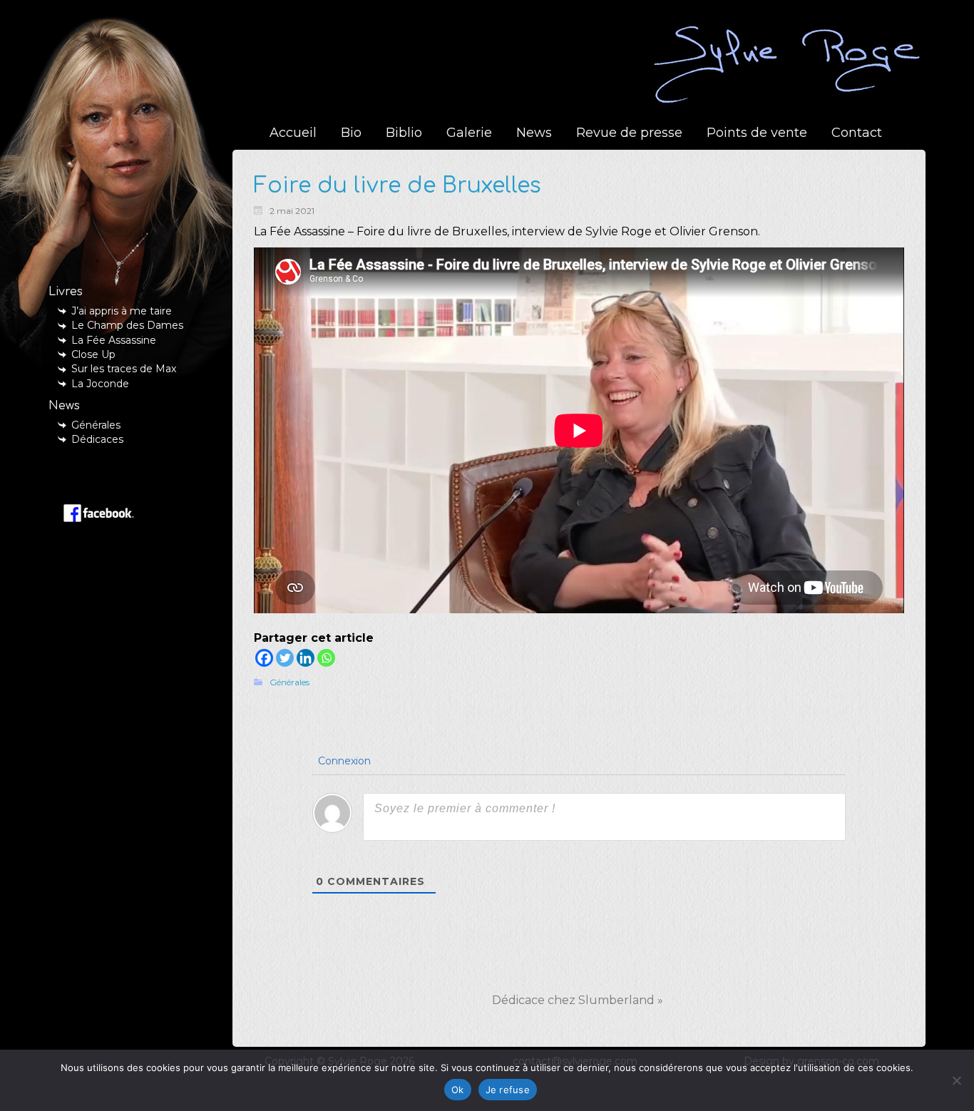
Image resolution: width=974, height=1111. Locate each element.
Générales (289, 682)
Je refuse (508, 1089)
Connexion (343, 760)
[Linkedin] (305, 658)
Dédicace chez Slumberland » (577, 1000)
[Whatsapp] (326, 658)
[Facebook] (264, 658)
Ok (457, 1089)
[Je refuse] (956, 1080)
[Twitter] (285, 658)
